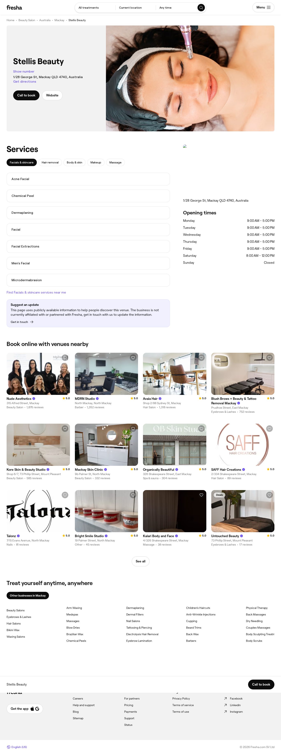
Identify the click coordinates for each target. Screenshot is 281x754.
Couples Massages (258, 627)
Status (128, 724)
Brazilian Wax (74, 634)
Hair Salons (14, 623)
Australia (44, 20)
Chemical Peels (76, 640)
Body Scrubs (254, 640)
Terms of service (183, 705)
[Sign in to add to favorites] (65, 357)
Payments (130, 711)
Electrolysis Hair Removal (142, 634)
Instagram (236, 711)
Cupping (191, 621)
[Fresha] (14, 7)
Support (129, 718)
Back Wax (192, 634)
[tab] (22, 162)
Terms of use (180, 711)
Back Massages (256, 614)
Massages (72, 621)
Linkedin (235, 705)
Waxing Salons (16, 636)
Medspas (72, 614)
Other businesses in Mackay (28, 595)
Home (10, 20)
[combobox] (95, 7)
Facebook (236, 698)
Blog (76, 711)
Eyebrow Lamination (139, 640)
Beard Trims (193, 627)
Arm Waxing (74, 607)
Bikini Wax (13, 630)
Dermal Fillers (135, 614)
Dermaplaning (135, 607)
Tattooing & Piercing (139, 627)
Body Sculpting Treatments (263, 634)
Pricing (128, 705)
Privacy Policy (181, 698)
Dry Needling (254, 621)
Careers (78, 698)
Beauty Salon (27, 20)
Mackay (59, 20)
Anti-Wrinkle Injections (201, 614)
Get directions (24, 81)
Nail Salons (133, 621)
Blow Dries (73, 627)
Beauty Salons (16, 610)
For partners (132, 698)
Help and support (84, 705)
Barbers (191, 640)
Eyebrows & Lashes (19, 617)
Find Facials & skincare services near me (36, 292)
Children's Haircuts (198, 607)
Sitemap (78, 718)
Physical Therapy (257, 607)
